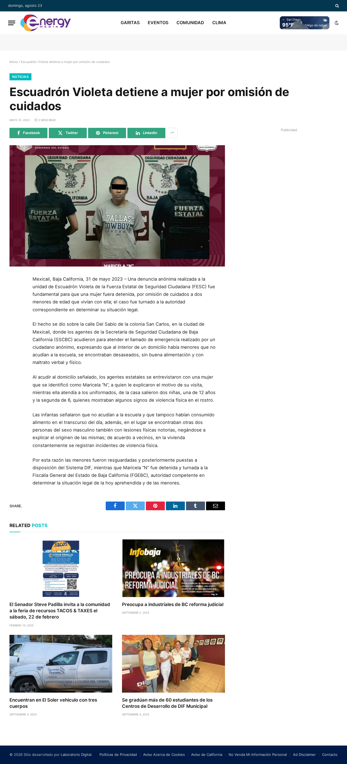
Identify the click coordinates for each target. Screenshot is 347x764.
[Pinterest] (15, 330)
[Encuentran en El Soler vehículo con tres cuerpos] (60, 664)
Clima (219, 22)
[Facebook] (15, 294)
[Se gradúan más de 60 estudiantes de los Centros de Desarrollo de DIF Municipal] (173, 664)
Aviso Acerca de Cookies (164, 754)
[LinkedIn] (15, 318)
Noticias (20, 77)
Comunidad (190, 22)
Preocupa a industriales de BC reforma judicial (172, 604)
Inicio (13, 62)
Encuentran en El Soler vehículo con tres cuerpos (53, 703)
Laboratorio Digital (76, 754)
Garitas (130, 22)
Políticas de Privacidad (118, 754)
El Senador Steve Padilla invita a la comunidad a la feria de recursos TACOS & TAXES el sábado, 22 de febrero (59, 611)
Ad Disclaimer (304, 754)
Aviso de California (206, 754)
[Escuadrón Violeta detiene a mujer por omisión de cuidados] (117, 206)
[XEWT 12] (45, 22)
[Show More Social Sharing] (172, 133)
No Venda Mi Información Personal (258, 754)
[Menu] (11, 23)
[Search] (336, 5)
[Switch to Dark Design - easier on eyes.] (336, 23)
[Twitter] (15, 306)
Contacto (330, 754)
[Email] (15, 343)
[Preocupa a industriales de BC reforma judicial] (173, 568)
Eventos (158, 22)
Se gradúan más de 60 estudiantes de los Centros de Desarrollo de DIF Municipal (167, 703)
